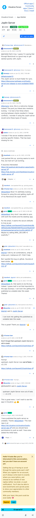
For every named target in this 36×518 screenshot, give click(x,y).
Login (13, 502)
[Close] (32, 456)
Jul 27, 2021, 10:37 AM (23, 308)
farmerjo (6, 73)
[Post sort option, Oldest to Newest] (4, 36)
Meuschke (7, 308)
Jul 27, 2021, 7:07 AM (25, 281)
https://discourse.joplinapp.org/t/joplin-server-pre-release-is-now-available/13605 (17, 82)
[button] (3, 515)
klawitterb (7, 155)
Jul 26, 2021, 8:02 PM (26, 189)
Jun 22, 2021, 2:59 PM (21, 132)
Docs (26, 11)
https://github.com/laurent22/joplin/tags (16, 346)
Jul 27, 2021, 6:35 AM (25, 211)
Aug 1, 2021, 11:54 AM (26, 356)
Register (6, 502)
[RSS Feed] (24, 30)
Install (32, 11)
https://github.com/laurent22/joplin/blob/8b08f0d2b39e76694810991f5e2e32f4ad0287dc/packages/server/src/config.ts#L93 (18, 227)
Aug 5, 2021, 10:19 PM (14, 415)
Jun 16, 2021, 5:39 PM (14, 51)
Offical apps (28, 4)
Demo (30, 8)
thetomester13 (8, 48)
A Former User (8, 45)
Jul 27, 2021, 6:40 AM (23, 249)
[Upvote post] (30, 63)
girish (5, 211)
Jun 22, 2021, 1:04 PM (14, 103)
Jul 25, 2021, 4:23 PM (23, 155)
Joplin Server (18, 311)
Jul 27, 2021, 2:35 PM (13, 338)
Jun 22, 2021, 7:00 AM (23, 73)
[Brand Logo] (4, 7)
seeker (6, 132)
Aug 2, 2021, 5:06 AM (23, 383)
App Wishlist (24, 27)
